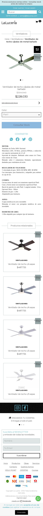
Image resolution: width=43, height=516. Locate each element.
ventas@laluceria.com (28, 16)
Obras (26, 463)
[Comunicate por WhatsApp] (38, 498)
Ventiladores (17, 39)
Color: (4, 110)
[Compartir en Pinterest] (30, 139)
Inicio (7, 39)
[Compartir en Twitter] (24, 139)
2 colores (21, 387)
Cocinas (35, 470)
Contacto (13, 467)
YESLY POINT (10, 470)
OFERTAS (24, 470)
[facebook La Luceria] (25, 408)
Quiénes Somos (27, 467)
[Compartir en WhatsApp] (12, 139)
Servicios (35, 463)
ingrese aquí (21, 498)
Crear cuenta (18, 8)
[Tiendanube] (21, 502)
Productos (16, 463)
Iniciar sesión (30, 8)
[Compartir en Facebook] (17, 139)
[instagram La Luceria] (17, 408)
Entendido (21, 512)
